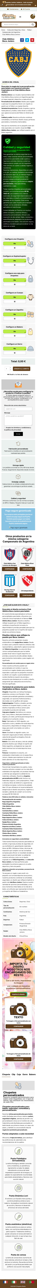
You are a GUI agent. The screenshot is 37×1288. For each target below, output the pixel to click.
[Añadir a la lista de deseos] (15, 548)
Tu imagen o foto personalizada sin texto (18, 1055)
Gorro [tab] (25, 1074)
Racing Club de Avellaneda (9, 591)
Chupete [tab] (6, 1074)
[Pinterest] (32, 40)
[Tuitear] (27, 40)
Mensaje (7, 413)
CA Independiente (27, 591)
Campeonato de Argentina (18, 541)
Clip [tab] (13, 1074)
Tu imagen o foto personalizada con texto (18, 1022)
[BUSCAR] (33, 24)
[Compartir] (22, 40)
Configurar (9, 569)
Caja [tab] (19, 1074)
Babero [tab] (32, 1074)
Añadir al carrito (21, 369)
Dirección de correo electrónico (15, 405)
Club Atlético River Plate (27, 564)
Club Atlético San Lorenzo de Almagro (10, 564)
